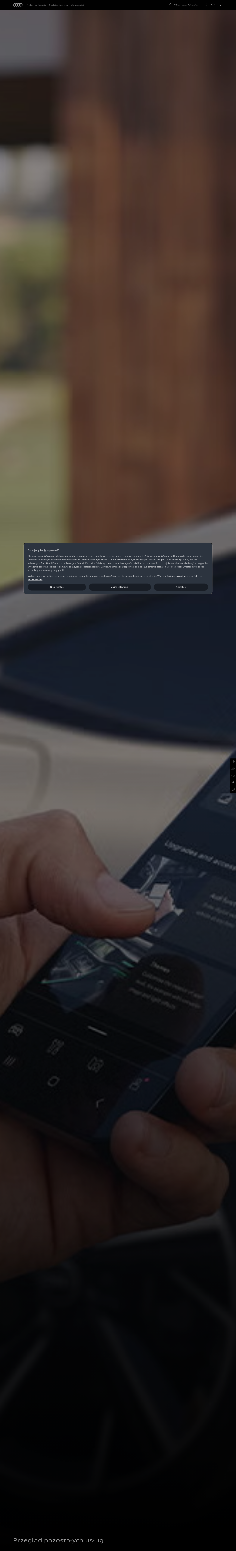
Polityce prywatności (177, 576)
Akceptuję (181, 587)
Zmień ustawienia (119, 587)
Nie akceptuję (57, 587)
